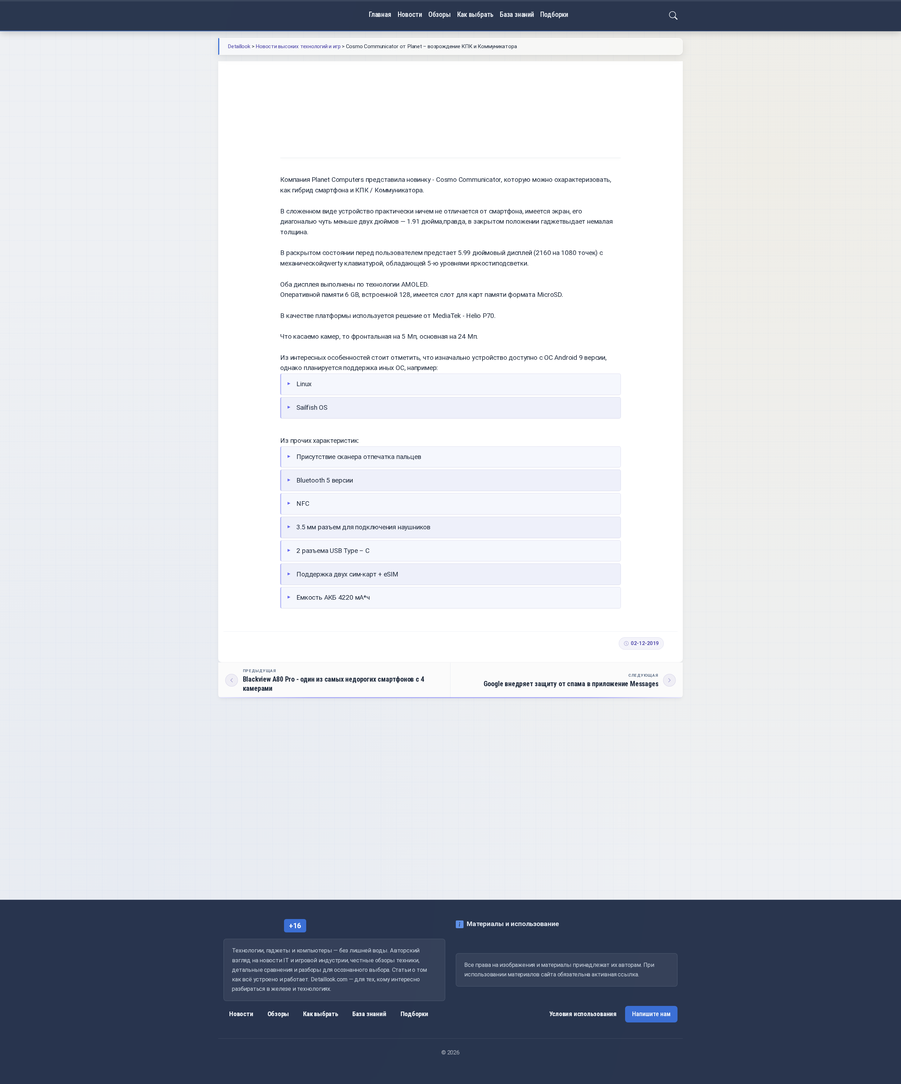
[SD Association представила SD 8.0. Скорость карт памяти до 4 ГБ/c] (283, 816)
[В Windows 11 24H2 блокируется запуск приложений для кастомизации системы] (506, 816)
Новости (410, 15)
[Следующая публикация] (566, 680)
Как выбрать (475, 15)
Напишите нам (651, 1014)
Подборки (554, 15)
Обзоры (439, 15)
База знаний (517, 15)
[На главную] (245, 15)
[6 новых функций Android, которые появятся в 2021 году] (618, 816)
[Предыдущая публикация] (334, 680)
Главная (380, 15)
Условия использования (583, 1014)
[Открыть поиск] (673, 15)
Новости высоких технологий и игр (351, 81)
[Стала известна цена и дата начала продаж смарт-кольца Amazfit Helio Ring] (395, 816)
